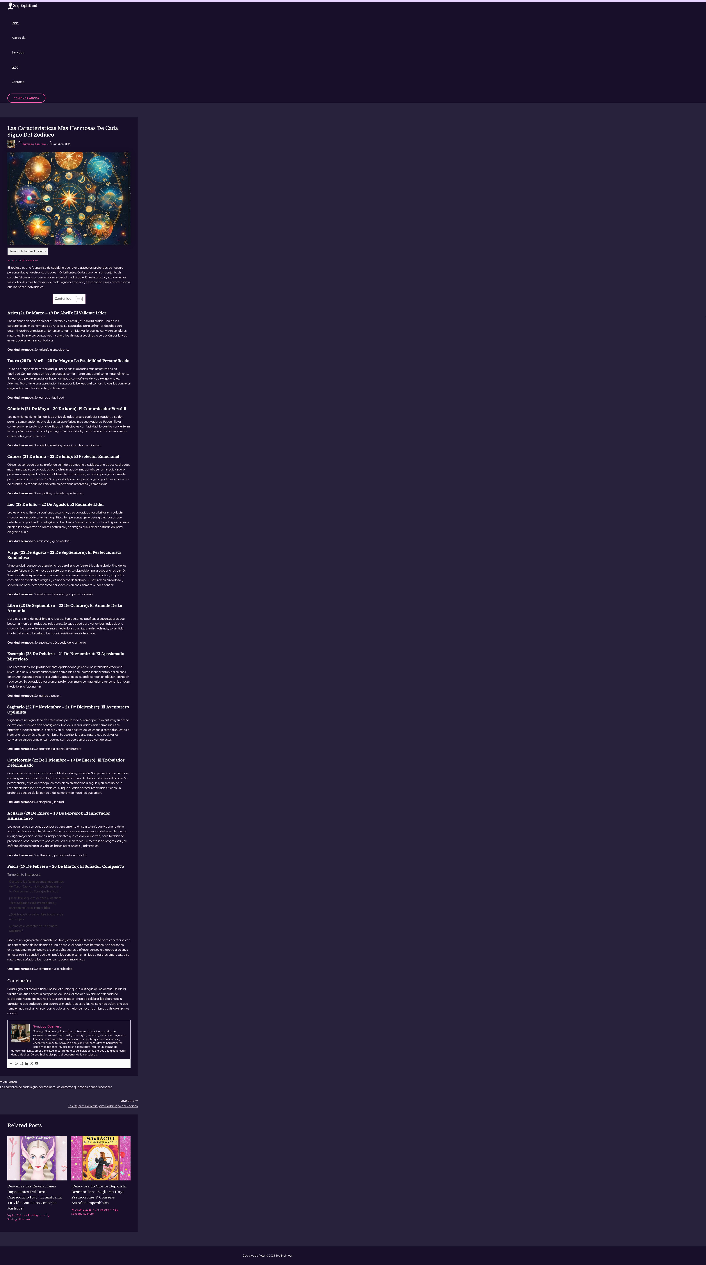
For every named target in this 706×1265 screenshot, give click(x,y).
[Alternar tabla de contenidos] (77, 299)
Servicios (18, 52)
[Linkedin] (26, 1063)
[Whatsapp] (16, 1063)
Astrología (34, 1215)
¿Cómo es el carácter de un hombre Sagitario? (33, 928)
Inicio (15, 23)
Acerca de (18, 38)
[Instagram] (21, 1063)
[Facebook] (11, 1063)
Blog (15, 67)
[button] (26, 98)
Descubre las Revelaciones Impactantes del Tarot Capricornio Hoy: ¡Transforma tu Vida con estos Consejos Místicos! (36, 886)
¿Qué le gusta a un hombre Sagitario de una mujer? (36, 916)
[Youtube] (36, 1063)
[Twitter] (31, 1063)
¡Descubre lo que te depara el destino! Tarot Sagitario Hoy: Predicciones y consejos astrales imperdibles (35, 903)
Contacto (18, 82)
